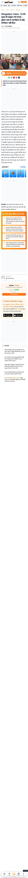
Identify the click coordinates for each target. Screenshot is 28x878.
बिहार (9, 5)
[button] (14, 62)
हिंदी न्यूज (17, 309)
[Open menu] (2, 2)
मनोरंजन (13, 304)
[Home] (9, 2)
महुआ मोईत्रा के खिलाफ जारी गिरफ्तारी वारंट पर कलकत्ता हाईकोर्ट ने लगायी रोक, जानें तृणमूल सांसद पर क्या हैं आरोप (14, 366)
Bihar (12, 10)
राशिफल (12, 307)
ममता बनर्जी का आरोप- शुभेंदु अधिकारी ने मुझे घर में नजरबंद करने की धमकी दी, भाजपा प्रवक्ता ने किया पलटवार (14, 358)
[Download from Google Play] (8, 315)
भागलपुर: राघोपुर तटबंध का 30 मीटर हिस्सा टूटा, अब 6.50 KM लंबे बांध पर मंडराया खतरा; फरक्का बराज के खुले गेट (14, 229)
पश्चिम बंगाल (19, 5)
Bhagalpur (18, 10)
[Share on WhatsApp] (9, 78)
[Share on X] (19, 78)
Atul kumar (8, 26)
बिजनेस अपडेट (19, 304)
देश (4, 304)
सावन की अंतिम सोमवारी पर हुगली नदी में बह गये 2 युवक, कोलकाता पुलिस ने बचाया (14, 373)
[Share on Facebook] (11, 78)
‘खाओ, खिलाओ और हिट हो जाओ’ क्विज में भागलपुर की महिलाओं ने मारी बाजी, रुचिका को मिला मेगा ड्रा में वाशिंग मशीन (15, 244)
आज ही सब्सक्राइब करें (14, 294)
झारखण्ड (5, 5)
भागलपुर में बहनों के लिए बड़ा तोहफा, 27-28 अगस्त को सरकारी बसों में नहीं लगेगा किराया (15, 236)
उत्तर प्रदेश (13, 5)
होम (1, 5)
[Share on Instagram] (16, 78)
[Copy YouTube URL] (14, 78)
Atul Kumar (11, 278)
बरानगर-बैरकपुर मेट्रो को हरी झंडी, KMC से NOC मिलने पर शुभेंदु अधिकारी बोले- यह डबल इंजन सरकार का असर (15, 351)
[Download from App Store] (18, 315)
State (7, 10)
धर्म (4, 307)
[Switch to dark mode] (19, 2)
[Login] (14, 874)
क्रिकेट (7, 307)
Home (2, 10)
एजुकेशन (8, 304)
